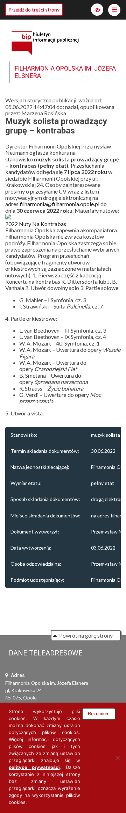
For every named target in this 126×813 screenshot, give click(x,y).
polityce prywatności (34, 767)
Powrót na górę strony (86, 635)
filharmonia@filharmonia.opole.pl (60, 204)
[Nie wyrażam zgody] (117, 757)
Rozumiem (99, 713)
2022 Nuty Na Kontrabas (35, 223)
